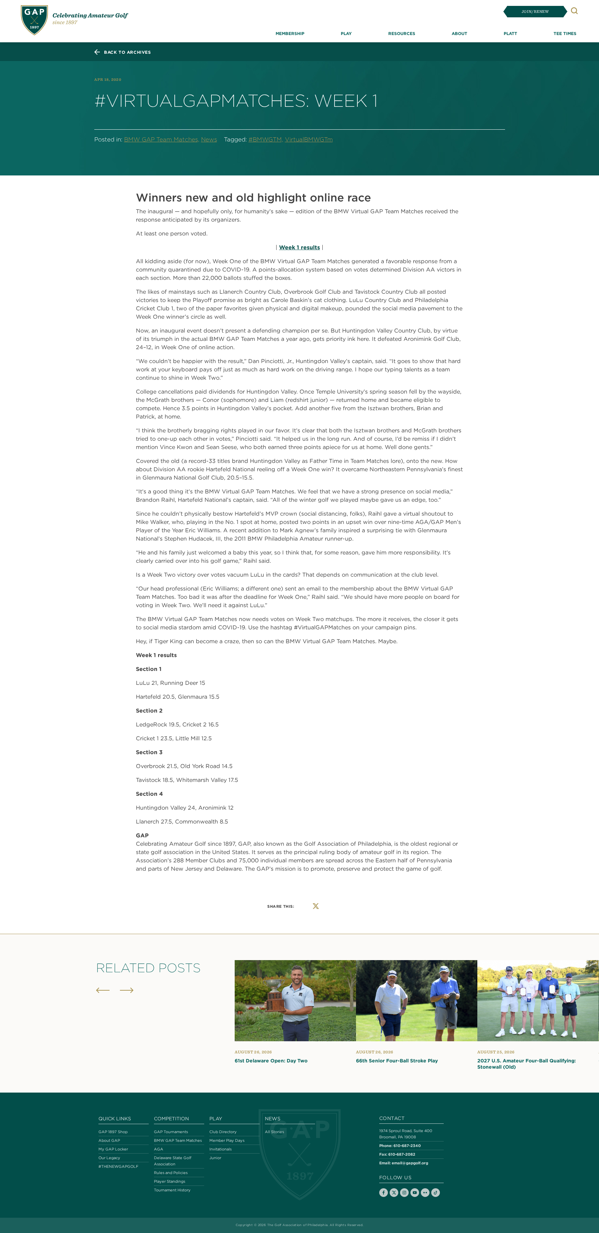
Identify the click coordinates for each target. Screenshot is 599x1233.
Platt (510, 33)
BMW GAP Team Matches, (161, 139)
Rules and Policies (171, 1172)
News (209, 139)
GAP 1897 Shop (113, 1131)
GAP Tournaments (171, 1131)
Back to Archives (127, 52)
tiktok (435, 1192)
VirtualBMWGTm (309, 139)
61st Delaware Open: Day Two (271, 1061)
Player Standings (169, 1181)
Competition (171, 1118)
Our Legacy (109, 1157)
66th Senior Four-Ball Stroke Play (397, 1061)
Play (215, 1118)
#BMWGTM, (266, 139)
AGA (158, 1149)
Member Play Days (226, 1140)
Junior (215, 1157)
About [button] (459, 33)
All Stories (274, 1131)
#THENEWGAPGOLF (118, 1166)
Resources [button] (401, 33)
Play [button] (346, 33)
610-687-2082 (401, 1154)
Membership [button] (290, 33)
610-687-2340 (407, 1145)
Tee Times (565, 33)
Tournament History (172, 1190)
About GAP (109, 1140)
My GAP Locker (113, 1149)
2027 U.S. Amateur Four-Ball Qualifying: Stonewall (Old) (526, 1064)
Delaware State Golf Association (172, 1160)
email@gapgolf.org (410, 1162)
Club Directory (223, 1131)
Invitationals (220, 1149)
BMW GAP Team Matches (178, 1140)
